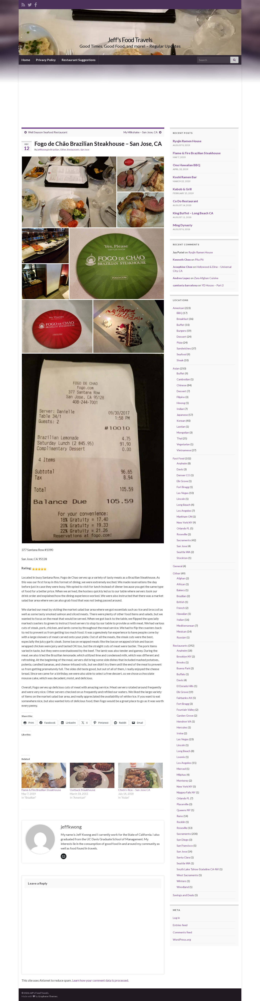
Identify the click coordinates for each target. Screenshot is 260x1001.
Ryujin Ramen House (187, 141)
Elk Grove (182, 481)
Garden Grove (185, 715)
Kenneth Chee (182, 259)
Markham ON (184, 516)
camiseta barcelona (185, 285)
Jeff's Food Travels (130, 39)
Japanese (182, 414)
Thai (179, 438)
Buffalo (181, 674)
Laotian (181, 426)
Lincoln (181, 498)
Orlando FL (183, 528)
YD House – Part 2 (213, 285)
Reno (180, 816)
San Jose (85, 149)
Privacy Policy (46, 60)
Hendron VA (184, 721)
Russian (181, 637)
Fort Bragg (183, 487)
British (180, 602)
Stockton (182, 558)
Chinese (182, 385)
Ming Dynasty (182, 225)
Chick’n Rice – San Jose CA (134, 789)
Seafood (182, 354)
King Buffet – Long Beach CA (193, 213)
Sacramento (184, 540)
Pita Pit (199, 259)
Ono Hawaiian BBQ (186, 165)
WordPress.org (182, 939)
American (178, 308)
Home (26, 60)
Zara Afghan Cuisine (206, 278)
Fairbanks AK (184, 697)
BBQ (179, 313)
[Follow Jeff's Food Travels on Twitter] (30, 4)
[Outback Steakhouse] (92, 775)
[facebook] (35, 4)
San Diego (183, 839)
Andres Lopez (181, 278)
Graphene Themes (47, 996)
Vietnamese (184, 450)
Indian (180, 408)
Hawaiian (182, 613)
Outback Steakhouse (82, 789)
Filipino (181, 397)
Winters (181, 881)
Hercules (182, 727)
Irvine (180, 733)
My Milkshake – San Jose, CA (141, 132)
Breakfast (182, 318)
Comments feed (182, 932)
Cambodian (183, 379)
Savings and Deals (183, 895)
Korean (181, 420)
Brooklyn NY (184, 656)
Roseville (182, 534)
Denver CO (183, 475)
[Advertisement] (130, 93)
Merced (181, 768)
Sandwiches (184, 348)
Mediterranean (185, 625)
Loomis (181, 757)
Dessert (181, 336)
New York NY (184, 522)
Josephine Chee (182, 266)
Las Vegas (183, 492)
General (177, 566)
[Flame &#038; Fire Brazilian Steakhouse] (44, 775)
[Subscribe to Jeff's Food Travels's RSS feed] (23, 4)
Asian (176, 368)
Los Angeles (184, 510)
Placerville (183, 804)
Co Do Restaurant (185, 201)
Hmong (181, 403)
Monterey (182, 780)
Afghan (181, 578)
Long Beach (184, 504)
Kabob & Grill (182, 189)
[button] (69, 192)
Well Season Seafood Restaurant (47, 132)
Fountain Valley (186, 709)
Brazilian (54, 149)
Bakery (181, 590)
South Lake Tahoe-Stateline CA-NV (198, 869)
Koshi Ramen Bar (185, 177)
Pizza (180, 342)
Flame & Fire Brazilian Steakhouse (41, 789)
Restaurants (73, 149)
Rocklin (181, 822)
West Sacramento (187, 875)
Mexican (182, 631)
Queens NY (184, 810)
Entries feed (180, 925)
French (181, 607)
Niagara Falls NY (186, 792)
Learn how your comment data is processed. (100, 980)
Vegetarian (183, 444)
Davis (180, 469)
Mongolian (183, 432)
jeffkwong (42, 149)
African (181, 584)
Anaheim (182, 463)
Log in (176, 917)
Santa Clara (183, 857)
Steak (180, 360)
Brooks (181, 662)
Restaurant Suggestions (79, 60)
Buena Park (183, 668)
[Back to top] (251, 992)
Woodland (183, 887)
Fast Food (178, 458)
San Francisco (185, 845)
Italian (180, 619)
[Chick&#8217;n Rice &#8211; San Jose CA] (140, 775)
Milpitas (181, 774)
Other (63, 149)
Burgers (181, 330)
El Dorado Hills (185, 686)
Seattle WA (183, 552)
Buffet (180, 324)
